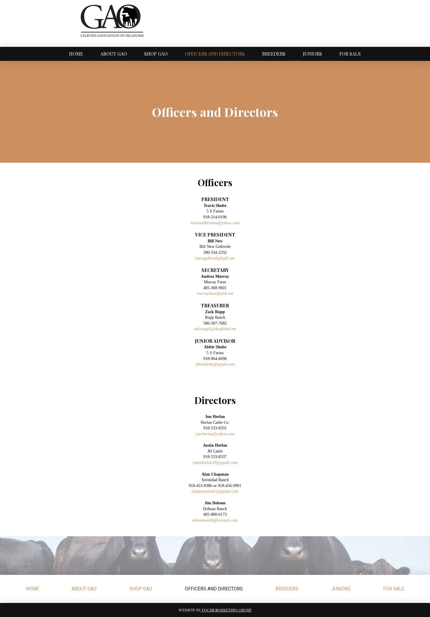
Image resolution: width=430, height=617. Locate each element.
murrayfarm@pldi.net (215, 293)
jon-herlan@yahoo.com (215, 434)
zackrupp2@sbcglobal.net (215, 329)
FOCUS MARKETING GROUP (226, 609)
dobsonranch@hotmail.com (215, 520)
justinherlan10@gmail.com (215, 462)
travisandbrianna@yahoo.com (215, 223)
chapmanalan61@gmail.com (215, 491)
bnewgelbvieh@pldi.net (215, 258)
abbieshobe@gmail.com (215, 364)
